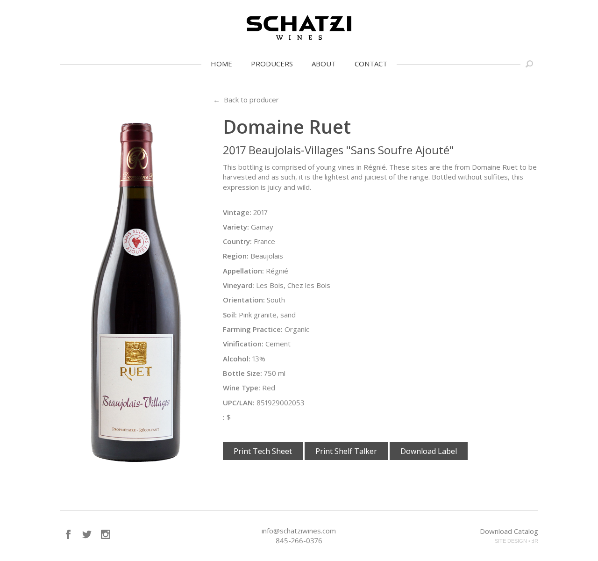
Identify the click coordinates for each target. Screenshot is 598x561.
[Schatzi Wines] (299, 27)
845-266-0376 (299, 540)
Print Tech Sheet (263, 451)
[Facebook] (68, 534)
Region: (236, 255)
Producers (272, 63)
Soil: (230, 314)
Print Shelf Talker (346, 451)
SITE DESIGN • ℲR (516, 541)
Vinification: (243, 343)
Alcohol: (236, 358)
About (324, 63)
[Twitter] (87, 534)
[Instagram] (105, 534)
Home (221, 63)
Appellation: (243, 270)
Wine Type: (241, 387)
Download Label (428, 451)
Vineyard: (238, 285)
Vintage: (237, 212)
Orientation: (244, 299)
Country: (237, 241)
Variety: (236, 226)
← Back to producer (246, 99)
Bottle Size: (242, 373)
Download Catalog (509, 531)
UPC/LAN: (239, 402)
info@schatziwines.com (299, 530)
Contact (371, 63)
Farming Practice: (253, 329)
